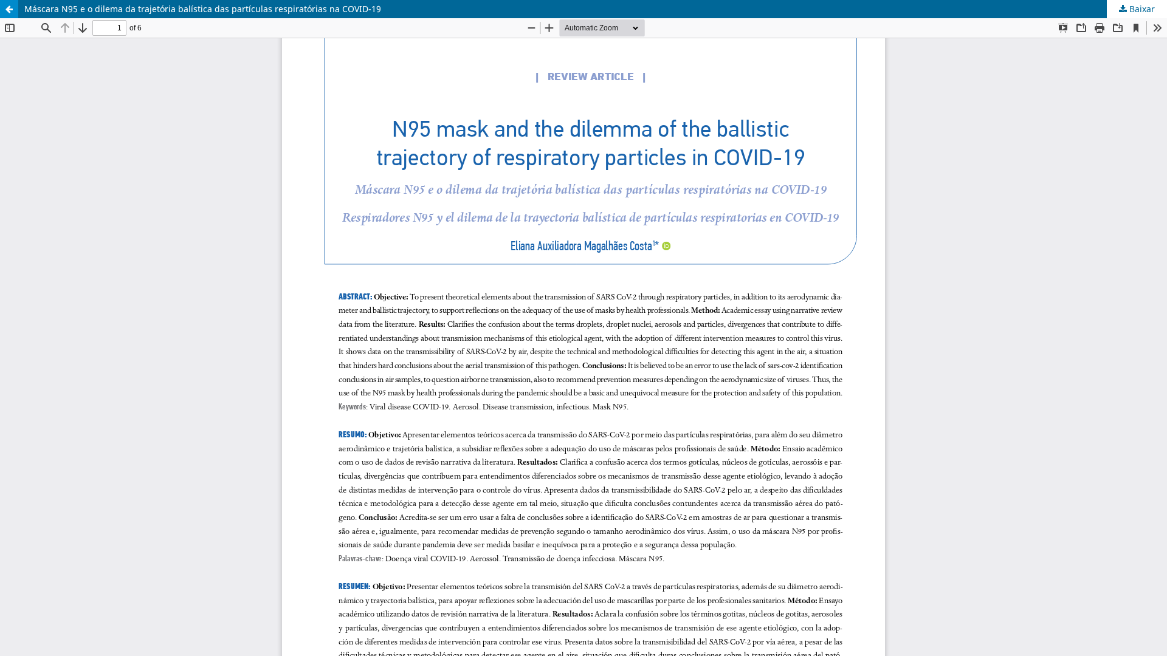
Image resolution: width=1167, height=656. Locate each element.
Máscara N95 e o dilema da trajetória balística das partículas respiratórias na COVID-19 (202, 9)
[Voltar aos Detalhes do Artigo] (9, 9)
